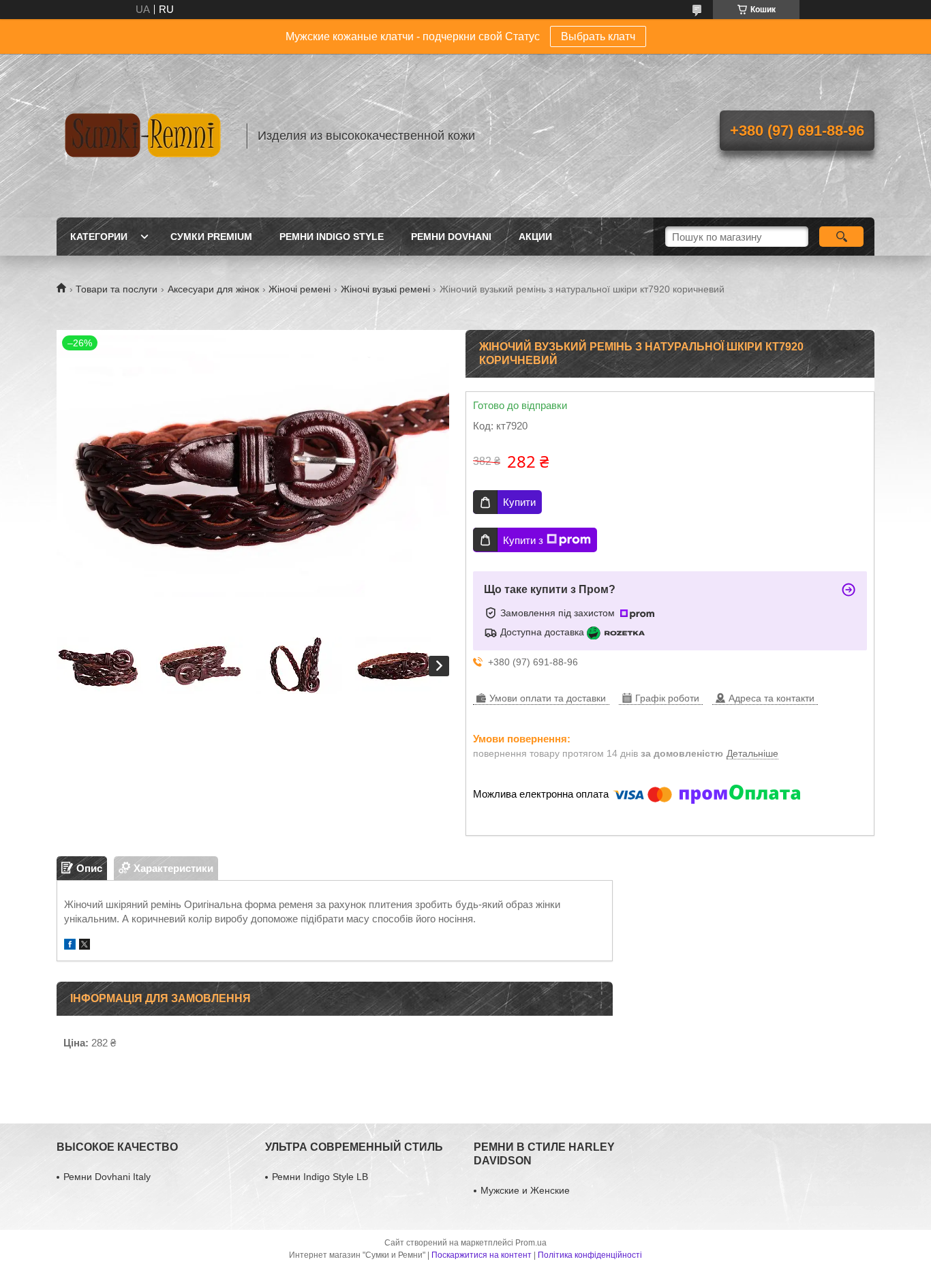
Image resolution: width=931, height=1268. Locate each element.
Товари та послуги (116, 289)
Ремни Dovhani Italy (107, 1176)
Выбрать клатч (598, 36)
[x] (84, 946)
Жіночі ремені (300, 289)
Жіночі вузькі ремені (385, 289)
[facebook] (70, 946)
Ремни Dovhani (451, 236)
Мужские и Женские (525, 1190)
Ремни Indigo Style (331, 236)
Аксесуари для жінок (213, 289)
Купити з (523, 540)
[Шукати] (841, 236)
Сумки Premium (211, 236)
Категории (98, 236)
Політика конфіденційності (590, 1255)
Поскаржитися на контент (481, 1255)
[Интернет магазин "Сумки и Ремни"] (145, 135)
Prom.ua (531, 1243)
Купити (519, 502)
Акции (535, 236)
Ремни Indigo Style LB (320, 1176)
